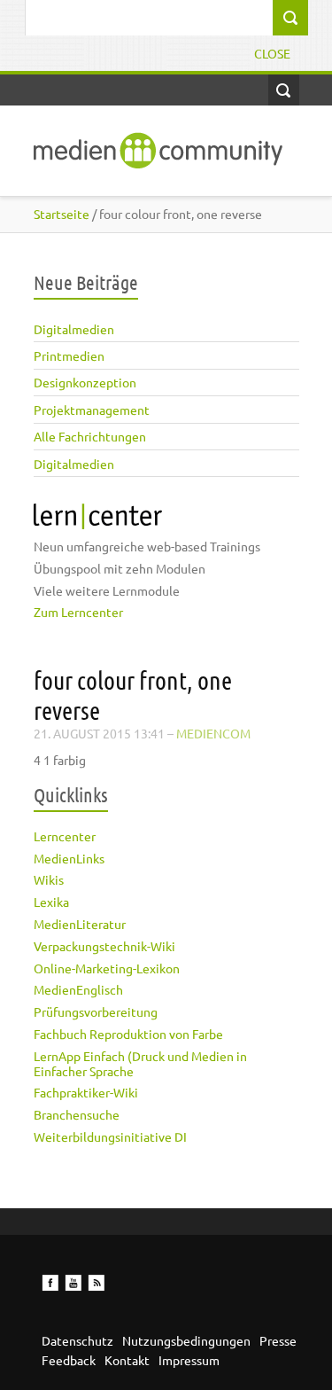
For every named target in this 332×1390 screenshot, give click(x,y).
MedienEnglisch (78, 989)
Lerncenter (65, 836)
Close (272, 53)
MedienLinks (69, 858)
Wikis (49, 879)
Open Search (283, 89)
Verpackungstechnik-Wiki (104, 946)
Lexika (51, 902)
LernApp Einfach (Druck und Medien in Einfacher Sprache (140, 1063)
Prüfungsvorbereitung (96, 1011)
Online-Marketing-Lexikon (107, 968)
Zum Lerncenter (78, 612)
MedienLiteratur (80, 924)
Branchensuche (77, 1114)
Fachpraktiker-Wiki (86, 1092)
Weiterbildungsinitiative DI (110, 1136)
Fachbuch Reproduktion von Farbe (128, 1034)
